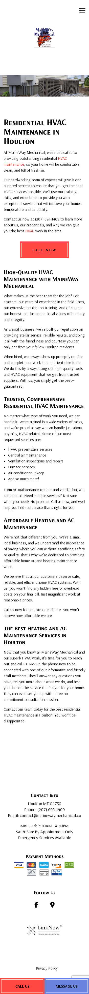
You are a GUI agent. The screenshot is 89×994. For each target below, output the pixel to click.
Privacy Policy (47, 968)
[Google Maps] (52, 905)
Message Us (67, 986)
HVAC (29, 230)
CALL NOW (44, 250)
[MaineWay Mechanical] (44, 36)
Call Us (22, 986)
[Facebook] (36, 905)
